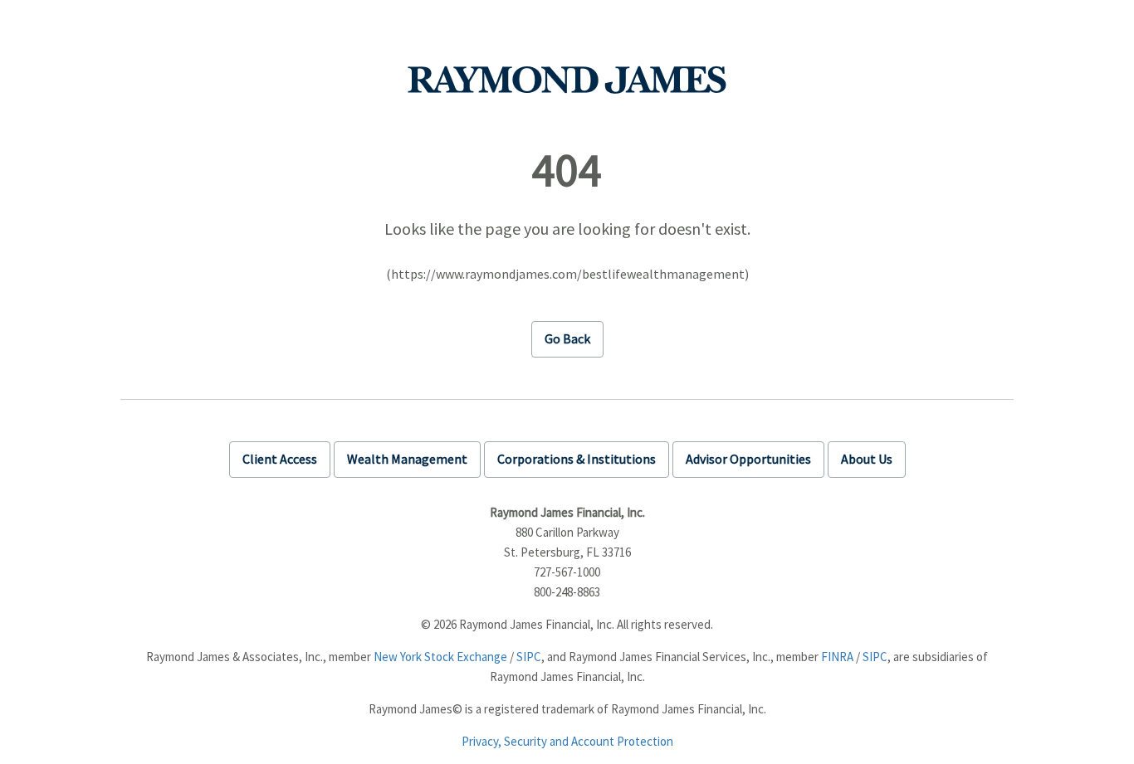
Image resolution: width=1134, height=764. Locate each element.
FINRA (837, 656)
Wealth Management (407, 458)
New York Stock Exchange (440, 656)
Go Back (567, 338)
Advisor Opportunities (748, 458)
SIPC (528, 656)
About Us (866, 458)
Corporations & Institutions (576, 458)
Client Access (279, 458)
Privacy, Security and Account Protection (567, 741)
